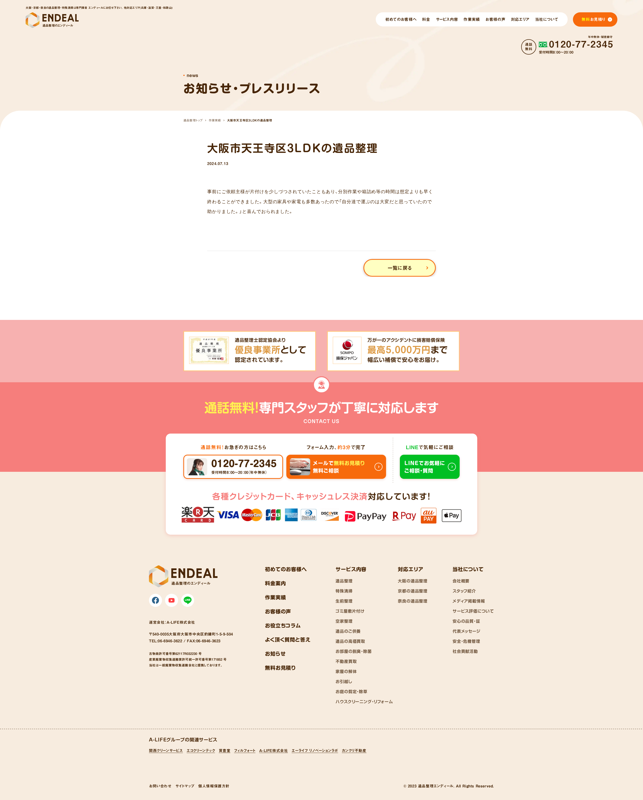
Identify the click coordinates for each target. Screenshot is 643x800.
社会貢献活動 (465, 651)
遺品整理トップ (193, 120)
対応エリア (410, 569)
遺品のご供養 (348, 631)
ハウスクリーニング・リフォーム (364, 702)
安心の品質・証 (466, 621)
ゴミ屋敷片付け (350, 611)
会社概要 (461, 581)
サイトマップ (185, 786)
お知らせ (275, 653)
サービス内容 (351, 569)
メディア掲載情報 (469, 601)
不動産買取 (346, 661)
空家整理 (344, 621)
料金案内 (275, 583)
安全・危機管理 (466, 641)
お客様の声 (278, 611)
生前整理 (344, 601)
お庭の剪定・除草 (351, 692)
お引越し (344, 682)
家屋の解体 (346, 671)
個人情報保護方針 (214, 786)
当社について (468, 569)
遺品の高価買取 (350, 641)
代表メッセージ (466, 631)
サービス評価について (473, 611)
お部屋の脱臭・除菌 (353, 651)
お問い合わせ (160, 786)
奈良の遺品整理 (412, 601)
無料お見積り (280, 667)
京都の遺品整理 (412, 591)
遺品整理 (344, 581)
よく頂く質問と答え (287, 639)
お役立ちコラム (283, 625)
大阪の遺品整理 (412, 581)
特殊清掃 (344, 591)
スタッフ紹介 (464, 591)
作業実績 (215, 120)
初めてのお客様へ (286, 569)
